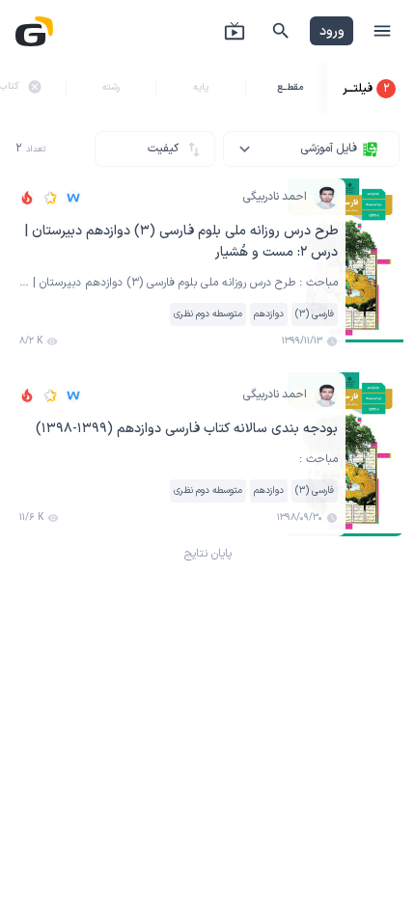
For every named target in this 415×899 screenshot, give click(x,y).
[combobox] (311, 149)
